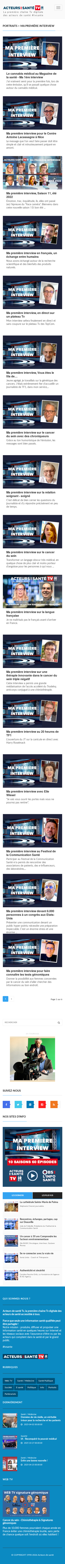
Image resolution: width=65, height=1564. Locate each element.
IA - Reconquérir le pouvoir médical (39, 1439)
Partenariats (10, 1394)
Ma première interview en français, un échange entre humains (31, 254)
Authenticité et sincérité (32, 1270)
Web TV (8, 1381)
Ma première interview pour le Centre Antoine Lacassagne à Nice (31, 135)
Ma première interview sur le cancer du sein (30, 554)
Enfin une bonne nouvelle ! (34, 1461)
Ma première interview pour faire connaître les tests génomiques (28, 972)
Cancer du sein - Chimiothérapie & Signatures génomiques (28, 1521)
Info (42, 1387)
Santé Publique (45, 1381)
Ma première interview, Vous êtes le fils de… (30, 374)
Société (8, 1387)
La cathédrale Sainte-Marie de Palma (39, 1202)
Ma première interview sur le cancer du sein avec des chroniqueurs (30, 434)
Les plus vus (47, 1195)
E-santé (19, 1387)
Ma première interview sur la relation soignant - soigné (30, 494)
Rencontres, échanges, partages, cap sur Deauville (38, 1220)
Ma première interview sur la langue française (30, 613)
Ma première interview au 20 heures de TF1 (32, 733)
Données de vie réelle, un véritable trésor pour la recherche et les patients (41, 1419)
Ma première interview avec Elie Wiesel (27, 793)
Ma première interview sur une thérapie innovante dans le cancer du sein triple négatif (31, 675)
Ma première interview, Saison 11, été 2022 (31, 195)
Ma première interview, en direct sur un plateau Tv (30, 314)
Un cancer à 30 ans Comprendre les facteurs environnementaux (38, 1238)
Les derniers (18, 1195)
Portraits (52, 1387)
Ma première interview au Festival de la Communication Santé (31, 853)
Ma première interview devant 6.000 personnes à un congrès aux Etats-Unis (30, 914)
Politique (31, 1387)
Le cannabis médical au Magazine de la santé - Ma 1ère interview (31, 75)
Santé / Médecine (25, 1381)
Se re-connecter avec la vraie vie (36, 1253)
